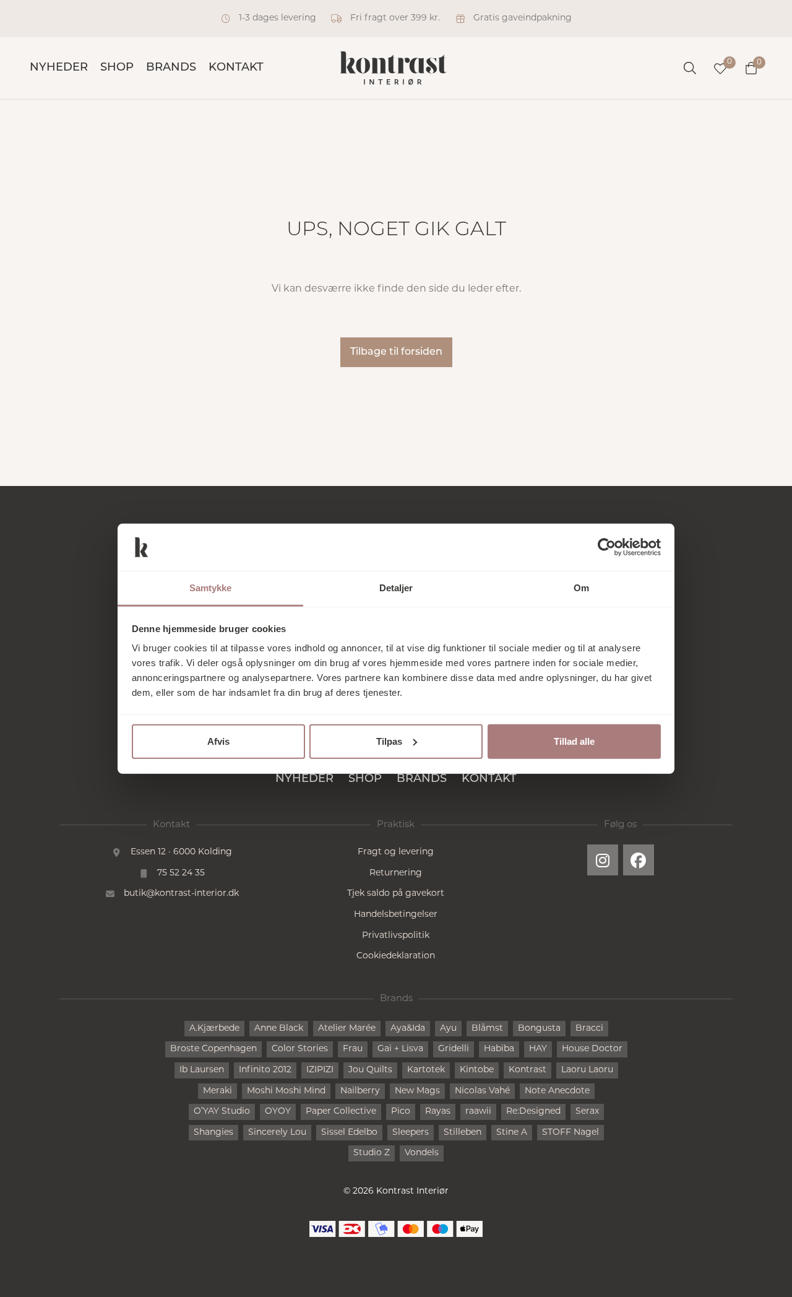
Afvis (218, 741)
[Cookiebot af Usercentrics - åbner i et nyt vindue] (607, 547)
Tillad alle (574, 741)
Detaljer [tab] (396, 588)
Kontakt (236, 68)
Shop (117, 68)
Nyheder (59, 68)
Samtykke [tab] (210, 588)
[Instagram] (602, 859)
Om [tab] (581, 588)
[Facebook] (638, 859)
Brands (171, 68)
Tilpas (389, 741)
